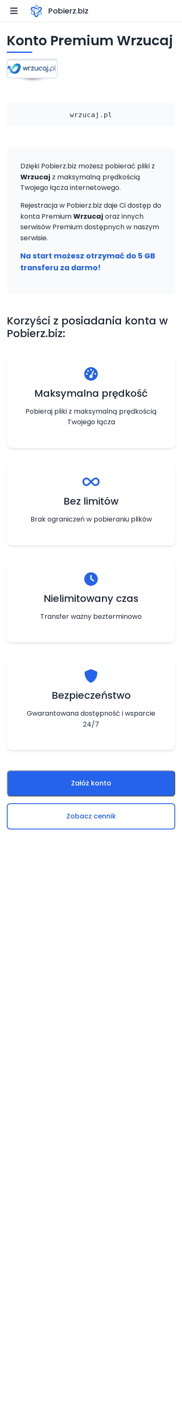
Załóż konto (91, 783)
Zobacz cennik (91, 816)
